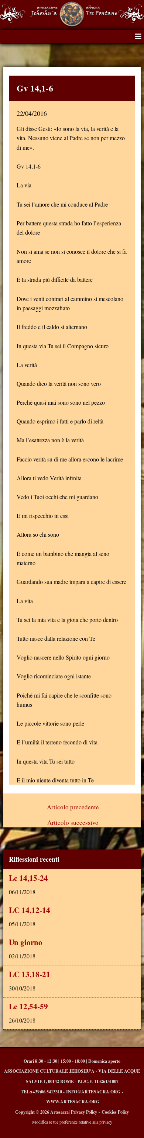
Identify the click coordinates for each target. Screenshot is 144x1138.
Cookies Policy (115, 1112)
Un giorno (25, 942)
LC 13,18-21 (29, 974)
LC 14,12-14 (29, 910)
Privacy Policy (84, 1112)
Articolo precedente (73, 807)
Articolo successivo (73, 822)
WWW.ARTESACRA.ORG (72, 1102)
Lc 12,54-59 (28, 1006)
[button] (138, 36)
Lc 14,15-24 (28, 877)
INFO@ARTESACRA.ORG (93, 1092)
